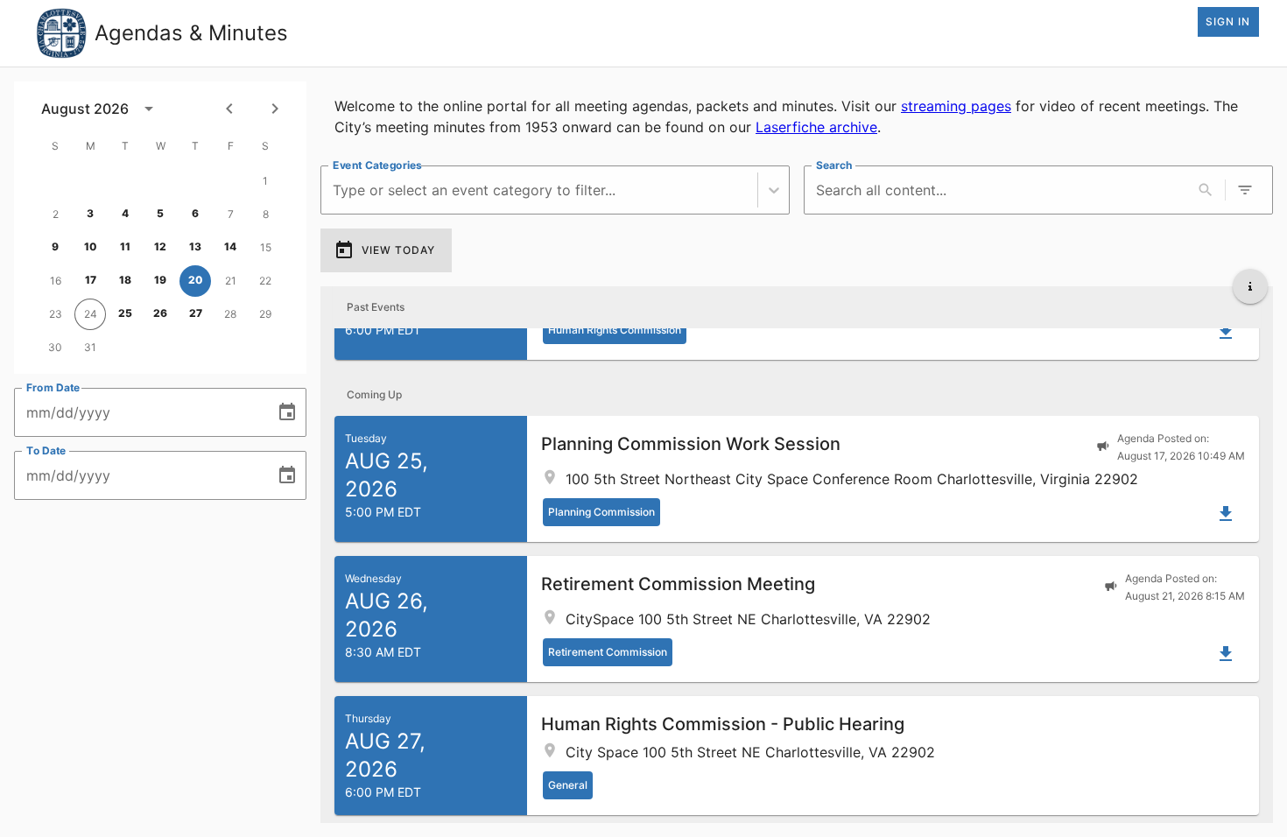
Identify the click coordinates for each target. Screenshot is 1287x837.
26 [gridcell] (160, 313)
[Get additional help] (1250, 286)
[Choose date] (287, 412)
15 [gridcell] (265, 247)
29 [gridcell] (265, 313)
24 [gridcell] (90, 313)
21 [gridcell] (230, 280)
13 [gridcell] (195, 246)
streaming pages (956, 106)
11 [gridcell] (125, 246)
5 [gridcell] (160, 213)
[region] (796, 116)
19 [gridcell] (160, 279)
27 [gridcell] (195, 313)
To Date (46, 450)
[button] (796, 479)
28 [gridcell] (230, 313)
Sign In (1228, 21)
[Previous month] (229, 108)
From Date (53, 387)
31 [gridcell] (90, 347)
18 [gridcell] (125, 279)
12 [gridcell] (160, 246)
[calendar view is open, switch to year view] (149, 108)
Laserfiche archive (816, 127)
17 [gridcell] (90, 279)
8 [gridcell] (266, 214)
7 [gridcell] (231, 214)
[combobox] (335, 190)
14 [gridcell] (230, 246)
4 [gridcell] (125, 213)
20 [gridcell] (195, 279)
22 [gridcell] (265, 280)
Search (834, 165)
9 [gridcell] (55, 246)
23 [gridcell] (55, 313)
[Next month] (275, 108)
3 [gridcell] (90, 213)
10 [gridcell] (90, 246)
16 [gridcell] (55, 280)
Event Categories (377, 165)
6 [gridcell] (195, 213)
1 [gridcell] (265, 180)
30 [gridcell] (55, 347)
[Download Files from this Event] (1225, 332)
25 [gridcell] (125, 313)
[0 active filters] (1245, 190)
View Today (398, 250)
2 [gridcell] (56, 214)
